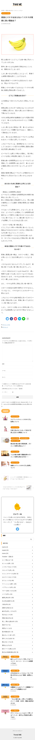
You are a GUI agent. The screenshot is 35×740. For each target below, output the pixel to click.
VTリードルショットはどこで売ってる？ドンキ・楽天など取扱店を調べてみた (22, 715)
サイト (3, 377)
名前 (3, 364)
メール (3, 370)
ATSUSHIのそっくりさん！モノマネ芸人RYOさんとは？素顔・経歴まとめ (22, 675)
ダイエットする (6, 324)
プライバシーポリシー (17, 730)
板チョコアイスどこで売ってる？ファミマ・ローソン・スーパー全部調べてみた (22, 661)
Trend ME (17, 735)
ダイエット (5, 327)
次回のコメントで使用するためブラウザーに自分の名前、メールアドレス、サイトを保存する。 (16, 384)
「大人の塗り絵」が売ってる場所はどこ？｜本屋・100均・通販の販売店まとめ (22, 701)
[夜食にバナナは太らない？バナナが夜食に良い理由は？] (19, 318)
